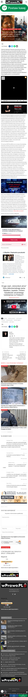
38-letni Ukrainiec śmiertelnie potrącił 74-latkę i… (16, 631)
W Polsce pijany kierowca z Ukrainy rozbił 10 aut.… (17, 641)
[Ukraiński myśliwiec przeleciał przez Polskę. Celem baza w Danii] (3, 637)
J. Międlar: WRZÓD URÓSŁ (10, 662)
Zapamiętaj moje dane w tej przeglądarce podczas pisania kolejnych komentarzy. (13, 537)
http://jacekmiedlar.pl (13, 342)
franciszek (3, 320)
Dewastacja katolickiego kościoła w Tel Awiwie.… (16, 621)
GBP (9, 565)
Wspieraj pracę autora (14, 297)
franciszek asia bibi (9, 320)
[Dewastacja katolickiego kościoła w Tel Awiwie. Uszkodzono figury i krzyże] (14, 373)
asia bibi (5, 318)
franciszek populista (5, 321)
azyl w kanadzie (19, 318)
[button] (4, 691)
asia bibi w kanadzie (11, 318)
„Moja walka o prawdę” (18, 210)
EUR (4, 565)
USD (7, 565)
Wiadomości (11, 29)
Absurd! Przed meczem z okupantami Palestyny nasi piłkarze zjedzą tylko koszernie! (7, 356)
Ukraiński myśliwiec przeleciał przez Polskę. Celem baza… (16, 636)
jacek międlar (12, 321)
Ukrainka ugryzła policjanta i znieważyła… (16, 646)
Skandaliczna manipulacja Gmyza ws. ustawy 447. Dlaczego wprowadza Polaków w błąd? (20, 356)
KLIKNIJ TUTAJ (21, 345)
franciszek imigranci (17, 320)
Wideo (5, 29)
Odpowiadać (24, 449)
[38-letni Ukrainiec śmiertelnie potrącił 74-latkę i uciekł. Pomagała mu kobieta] (14, 417)
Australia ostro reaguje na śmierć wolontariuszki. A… (14, 626)
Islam (19, 29)
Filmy (16, 29)
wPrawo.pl (14, 690)
